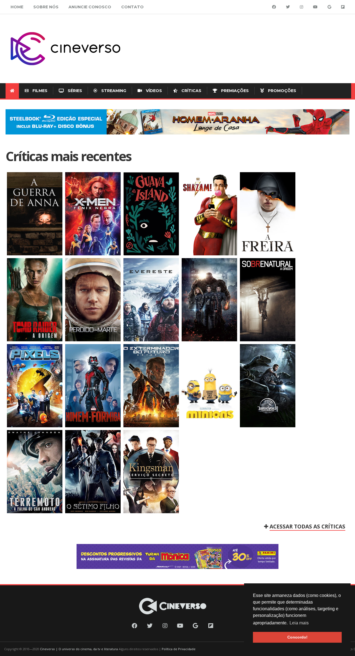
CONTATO (132, 6)
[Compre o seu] (177, 121)
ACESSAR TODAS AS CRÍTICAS (307, 526)
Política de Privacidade (179, 649)
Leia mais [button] (299, 623)
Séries (74, 90)
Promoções (281, 90)
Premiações (234, 90)
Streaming (113, 90)
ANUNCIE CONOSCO (90, 6)
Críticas (190, 90)
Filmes (39, 90)
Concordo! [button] (297, 637)
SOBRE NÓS (46, 6)
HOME (17, 6)
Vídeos (153, 90)
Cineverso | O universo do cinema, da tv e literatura (79, 649)
